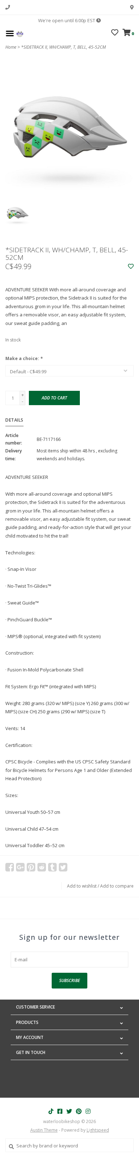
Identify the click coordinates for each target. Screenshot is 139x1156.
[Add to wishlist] (131, 266)
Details (14, 420)
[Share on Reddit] (41, 867)
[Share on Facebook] (9, 867)
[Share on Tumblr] (52, 867)
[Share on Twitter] (63, 867)
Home (10, 47)
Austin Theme (44, 1130)
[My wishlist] (114, 33)
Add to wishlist (82, 886)
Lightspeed (98, 1130)
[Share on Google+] (20, 867)
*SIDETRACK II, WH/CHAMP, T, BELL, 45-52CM (63, 47)
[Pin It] (31, 867)
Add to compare (117, 886)
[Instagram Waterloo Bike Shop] (88, 1111)
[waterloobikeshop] (20, 33)
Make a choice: (24, 358)
